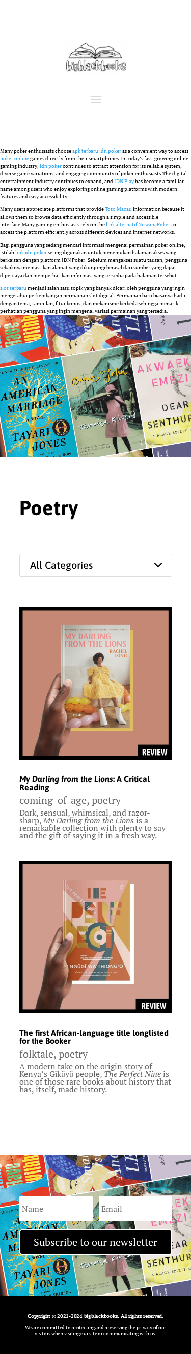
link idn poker (31, 252)
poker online (14, 158)
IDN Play (124, 181)
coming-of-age (53, 800)
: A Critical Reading (84, 783)
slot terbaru (13, 288)
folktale (36, 1054)
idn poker (51, 166)
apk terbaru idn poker (96, 150)
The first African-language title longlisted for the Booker (94, 1036)
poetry (106, 800)
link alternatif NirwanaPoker (138, 224)
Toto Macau (118, 209)
